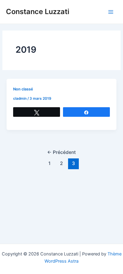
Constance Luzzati (37, 11)
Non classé (23, 89)
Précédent (61, 152)
